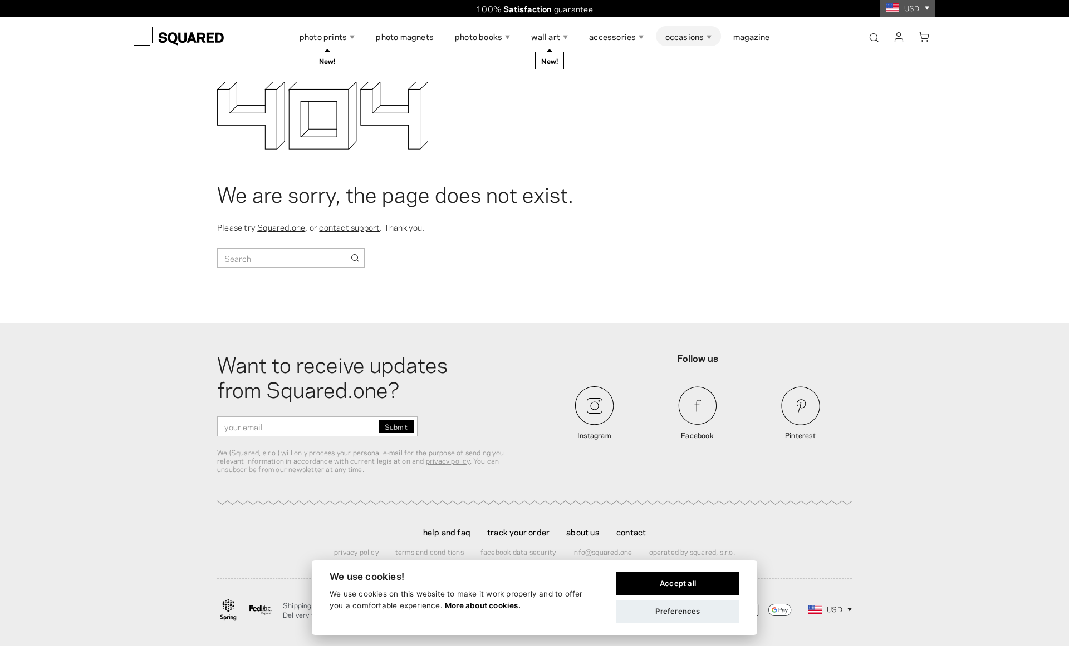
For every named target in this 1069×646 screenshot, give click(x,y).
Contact (631, 531)
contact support (349, 227)
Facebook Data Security (518, 551)
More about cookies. (483, 605)
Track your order (518, 531)
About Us (583, 531)
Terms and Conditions (429, 551)
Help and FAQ (446, 531)
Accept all (678, 583)
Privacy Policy (356, 551)
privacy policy (448, 460)
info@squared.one (602, 551)
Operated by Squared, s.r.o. (692, 551)
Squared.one (281, 227)
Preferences (677, 611)
